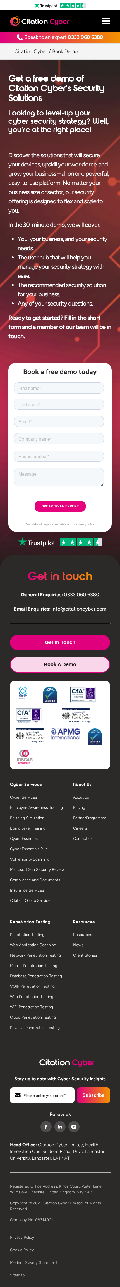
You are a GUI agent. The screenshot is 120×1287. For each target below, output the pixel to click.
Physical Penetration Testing (35, 1027)
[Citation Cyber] (60, 1062)
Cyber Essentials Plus (29, 849)
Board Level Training (27, 828)
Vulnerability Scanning (29, 859)
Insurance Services (27, 890)
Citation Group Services (31, 900)
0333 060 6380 (85, 37)
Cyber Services (23, 797)
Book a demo (60, 664)
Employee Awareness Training (36, 807)
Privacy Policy (22, 1237)
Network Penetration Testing (35, 955)
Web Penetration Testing (31, 996)
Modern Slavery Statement (33, 1262)
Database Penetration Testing (36, 976)
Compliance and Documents (35, 880)
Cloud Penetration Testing (33, 1017)
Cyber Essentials (24, 838)
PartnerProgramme (89, 818)
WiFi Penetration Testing (31, 1007)
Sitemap (17, 1275)
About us (81, 797)
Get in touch (60, 642)
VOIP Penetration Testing (32, 986)
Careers (80, 828)
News (78, 945)
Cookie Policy (22, 1250)
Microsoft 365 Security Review (37, 869)
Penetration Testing (27, 934)
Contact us (83, 838)
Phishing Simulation (27, 818)
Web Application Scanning (33, 945)
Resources (82, 934)
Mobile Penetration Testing (33, 965)
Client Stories (85, 955)
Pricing (79, 807)
